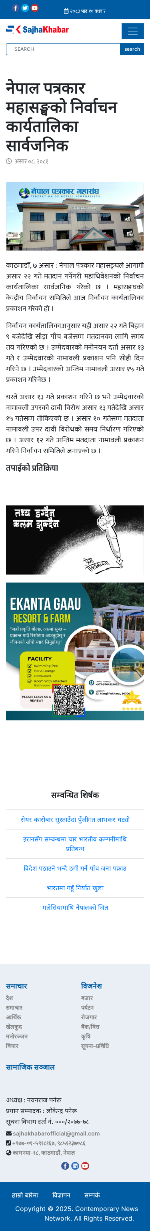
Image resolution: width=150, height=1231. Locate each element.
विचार (12, 1045)
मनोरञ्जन (17, 1036)
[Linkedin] (75, 1166)
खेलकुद (14, 1026)
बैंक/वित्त (90, 1026)
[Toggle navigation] (133, 31)
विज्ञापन (61, 1195)
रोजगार (89, 1017)
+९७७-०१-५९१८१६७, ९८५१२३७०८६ (49, 1143)
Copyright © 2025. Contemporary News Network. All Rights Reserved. (76, 1213)
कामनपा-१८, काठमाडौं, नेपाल (44, 1152)
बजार (87, 997)
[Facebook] (16, 8)
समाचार (14, 1007)
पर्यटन (87, 1007)
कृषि (85, 1036)
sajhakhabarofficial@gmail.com (56, 1133)
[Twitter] (25, 8)
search (132, 49)
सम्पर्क (92, 1195)
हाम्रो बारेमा (25, 1195)
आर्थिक (13, 1017)
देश (9, 997)
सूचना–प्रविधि (95, 1045)
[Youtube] (35, 8)
